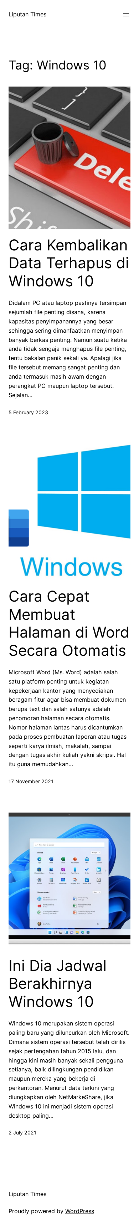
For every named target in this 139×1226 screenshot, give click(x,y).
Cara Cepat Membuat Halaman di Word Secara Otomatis (69, 623)
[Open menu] (126, 14)
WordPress (79, 1211)
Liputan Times (27, 14)
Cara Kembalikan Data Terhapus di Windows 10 (69, 263)
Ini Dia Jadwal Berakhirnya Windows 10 (58, 984)
